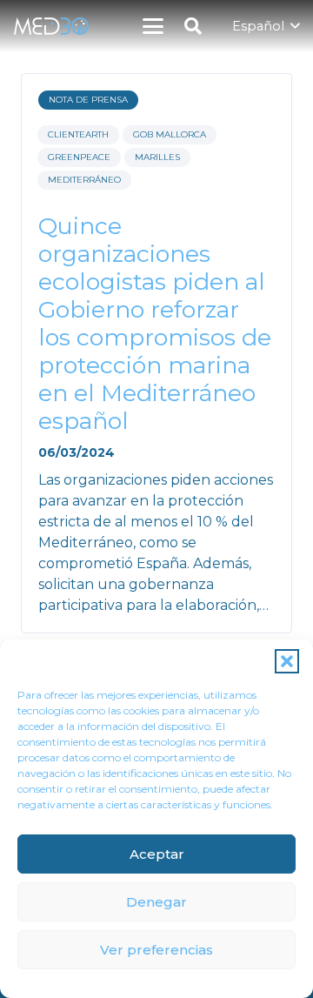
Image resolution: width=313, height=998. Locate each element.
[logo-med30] (51, 26)
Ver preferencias (156, 949)
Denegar (156, 902)
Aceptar (157, 854)
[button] (287, 661)
